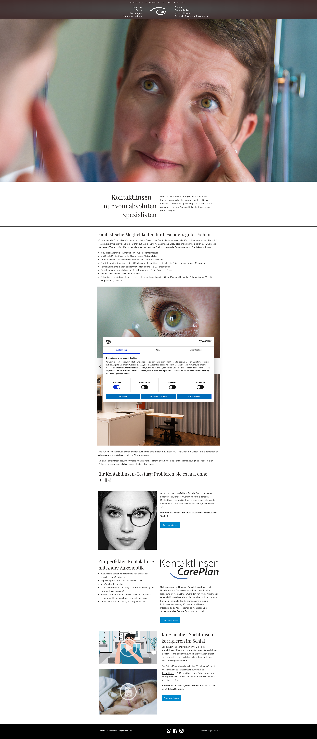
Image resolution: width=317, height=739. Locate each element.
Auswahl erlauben (158, 396)
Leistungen (136, 13)
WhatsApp (169, 730)
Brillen (178, 7)
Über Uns (137, 7)
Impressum (123, 730)
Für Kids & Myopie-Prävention (191, 16)
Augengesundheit (132, 16)
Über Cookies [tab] (196, 350)
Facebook (175, 730)
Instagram (181, 730)
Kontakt (102, 730)
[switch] (144, 387)
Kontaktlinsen (182, 13)
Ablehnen (123, 396)
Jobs (131, 730)
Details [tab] (159, 350)
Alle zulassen (194, 396)
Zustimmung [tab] (121, 350)
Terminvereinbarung (170, 525)
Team (139, 10)
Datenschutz (112, 730)
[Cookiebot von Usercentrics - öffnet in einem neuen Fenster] (200, 342)
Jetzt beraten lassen (170, 620)
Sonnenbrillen (182, 10)
